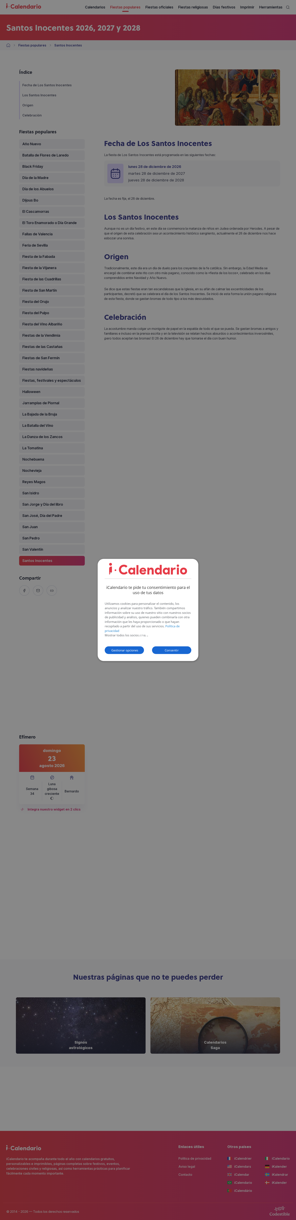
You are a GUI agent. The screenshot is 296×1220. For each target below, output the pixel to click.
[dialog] (148, 610)
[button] (148, 635)
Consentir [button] (172, 650)
